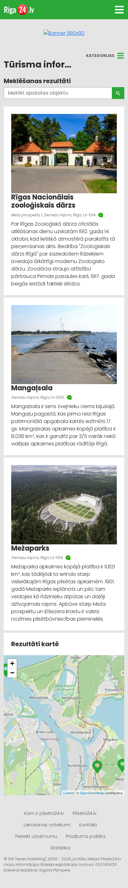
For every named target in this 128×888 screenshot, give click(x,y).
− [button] (12, 673)
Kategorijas (100, 55)
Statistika (60, 848)
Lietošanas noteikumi (47, 825)
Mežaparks (30, 548)
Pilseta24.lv (85, 813)
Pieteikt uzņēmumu (36, 836)
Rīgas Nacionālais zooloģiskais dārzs (43, 201)
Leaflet (68, 792)
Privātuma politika (85, 836)
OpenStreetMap (92, 792)
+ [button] (12, 663)
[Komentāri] (101, 215)
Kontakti (88, 825)
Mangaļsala (32, 388)
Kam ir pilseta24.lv (44, 813)
